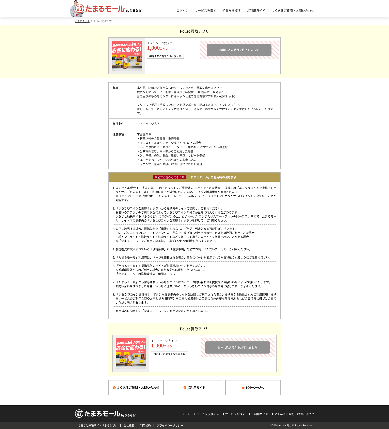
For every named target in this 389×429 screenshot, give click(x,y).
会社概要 (129, 425)
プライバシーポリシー (170, 425)
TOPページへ (255, 387)
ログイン (182, 10)
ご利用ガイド (256, 10)
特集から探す (231, 10)
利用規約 (121, 311)
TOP (187, 414)
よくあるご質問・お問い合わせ (292, 10)
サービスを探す (205, 10)
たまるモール (82, 21)
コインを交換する (208, 414)
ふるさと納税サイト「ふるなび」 (98, 425)
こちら (171, 274)
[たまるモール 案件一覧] (108, 8)
